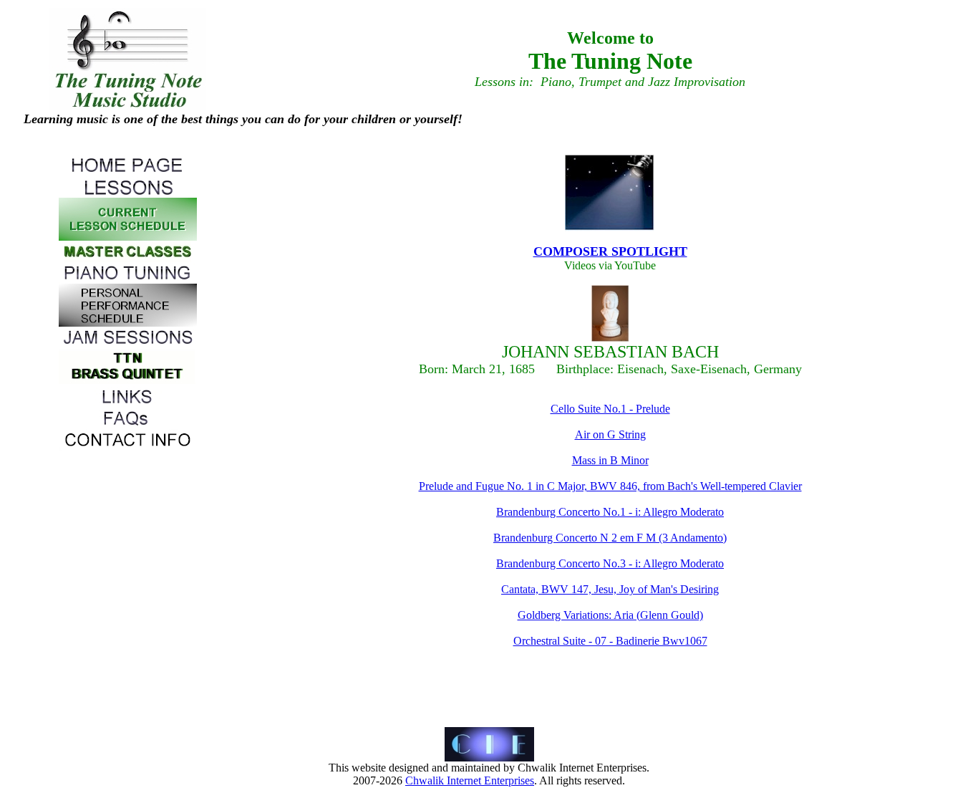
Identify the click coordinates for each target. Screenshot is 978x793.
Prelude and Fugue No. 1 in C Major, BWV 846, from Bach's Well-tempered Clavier (610, 486)
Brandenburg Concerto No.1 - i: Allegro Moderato (610, 512)
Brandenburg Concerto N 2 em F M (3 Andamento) (610, 538)
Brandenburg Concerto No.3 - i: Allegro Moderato (610, 563)
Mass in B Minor (610, 460)
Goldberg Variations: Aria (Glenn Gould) (610, 615)
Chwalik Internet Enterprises (469, 780)
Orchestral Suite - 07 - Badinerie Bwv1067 (610, 641)
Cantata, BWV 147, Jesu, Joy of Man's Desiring (610, 589)
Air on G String (610, 434)
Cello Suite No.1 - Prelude (610, 409)
